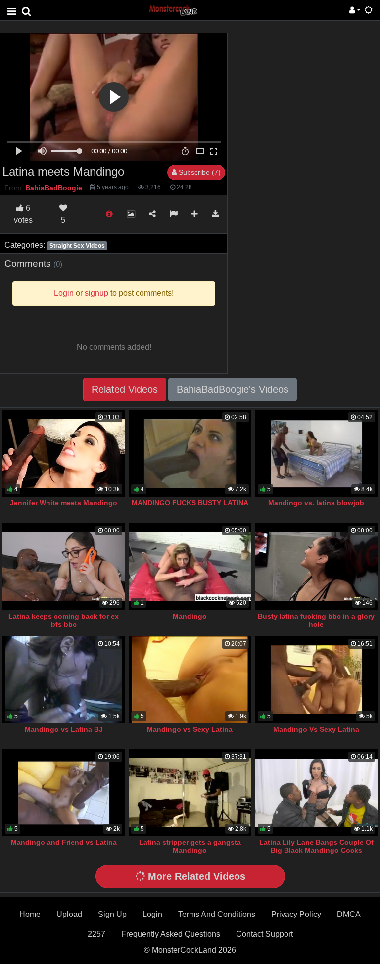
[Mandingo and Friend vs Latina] (63, 792)
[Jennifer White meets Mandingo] (63, 453)
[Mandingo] (190, 566)
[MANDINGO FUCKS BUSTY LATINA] (190, 453)
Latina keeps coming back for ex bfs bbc (63, 620)
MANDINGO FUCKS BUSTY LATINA (190, 503)
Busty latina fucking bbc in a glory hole (316, 620)
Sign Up (112, 914)
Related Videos (125, 389)
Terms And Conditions (216, 914)
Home (30, 914)
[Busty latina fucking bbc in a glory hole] (316, 566)
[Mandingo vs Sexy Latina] (190, 679)
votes (23, 214)
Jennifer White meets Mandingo (63, 503)
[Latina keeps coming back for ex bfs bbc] (63, 566)
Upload (69, 914)
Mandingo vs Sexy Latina (190, 729)
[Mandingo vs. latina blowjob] (316, 453)
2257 (96, 934)
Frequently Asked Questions (170, 934)
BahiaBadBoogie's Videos (232, 389)
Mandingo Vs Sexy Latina (316, 729)
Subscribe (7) (199, 172)
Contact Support (264, 934)
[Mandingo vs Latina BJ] (63, 679)
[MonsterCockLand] (172, 9)
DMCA (349, 914)
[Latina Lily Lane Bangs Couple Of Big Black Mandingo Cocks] (316, 792)
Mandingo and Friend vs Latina (64, 842)
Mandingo (190, 616)
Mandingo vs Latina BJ (64, 729)
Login (152, 914)
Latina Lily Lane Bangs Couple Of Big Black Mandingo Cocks (316, 846)
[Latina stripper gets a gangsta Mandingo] (190, 792)
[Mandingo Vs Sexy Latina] (316, 679)
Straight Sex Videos (77, 245)
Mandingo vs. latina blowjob (316, 503)
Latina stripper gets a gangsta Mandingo (190, 846)
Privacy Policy (296, 914)
